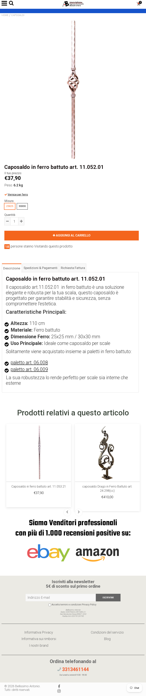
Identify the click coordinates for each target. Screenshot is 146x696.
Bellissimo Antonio (27, 686)
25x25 (9, 206)
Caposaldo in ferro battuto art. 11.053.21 (38, 486)
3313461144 (75, 669)
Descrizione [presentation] (11, 268)
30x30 (22, 206)
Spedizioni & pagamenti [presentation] (40, 268)
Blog (107, 639)
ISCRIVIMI (108, 597)
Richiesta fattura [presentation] (73, 268)
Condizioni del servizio (107, 632)
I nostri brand (38, 645)
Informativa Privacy (38, 632)
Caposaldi (17, 15)
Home (5, 15)
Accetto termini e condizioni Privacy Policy (74, 604)
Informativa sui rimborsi (38, 639)
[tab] (12, 267)
